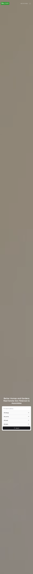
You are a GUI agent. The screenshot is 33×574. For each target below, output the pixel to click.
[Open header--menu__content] (30, 3)
